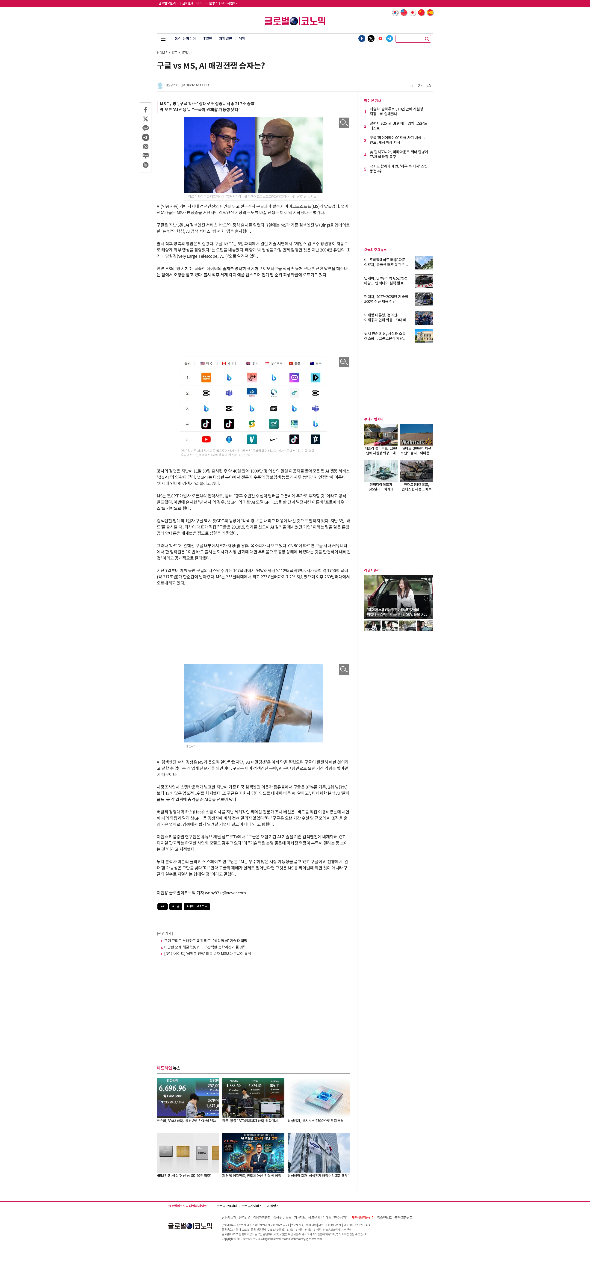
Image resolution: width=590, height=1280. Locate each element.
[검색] (427, 39)
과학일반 (225, 39)
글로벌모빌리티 (168, 3)
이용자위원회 (262, 1218)
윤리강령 (245, 1218)
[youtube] (380, 38)
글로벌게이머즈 (192, 3)
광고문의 (314, 1218)
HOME (162, 53)
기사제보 (300, 1218)
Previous (369, 597)
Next (427, 597)
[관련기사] (165, 933)
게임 (242, 39)
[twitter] (371, 38)
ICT (174, 53)
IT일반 (207, 39)
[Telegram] (389, 38)
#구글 (175, 906)
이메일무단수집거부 (336, 1218)
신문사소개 (229, 1218)
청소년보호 (384, 1218)
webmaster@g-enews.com (306, 1239)
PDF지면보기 (230, 3)
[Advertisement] (253, 317)
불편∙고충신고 (403, 1218)
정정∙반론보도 (282, 1218)
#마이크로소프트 (197, 906)
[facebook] (361, 38)
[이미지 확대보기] (344, 123)
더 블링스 (212, 3)
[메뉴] (163, 39)
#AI (163, 906)
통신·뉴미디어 (185, 39)
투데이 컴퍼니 (374, 419)
